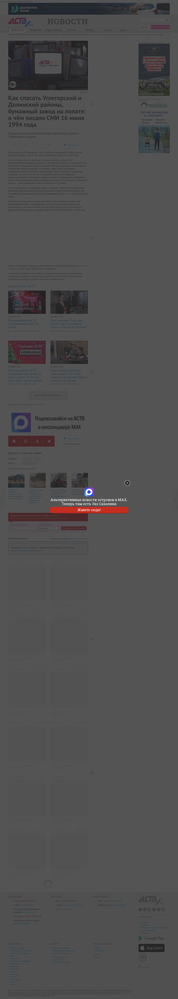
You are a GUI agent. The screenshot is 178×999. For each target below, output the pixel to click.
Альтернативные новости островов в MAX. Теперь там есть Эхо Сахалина (89, 501)
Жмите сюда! (89, 510)
